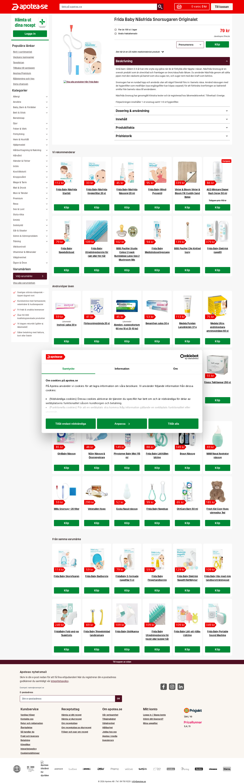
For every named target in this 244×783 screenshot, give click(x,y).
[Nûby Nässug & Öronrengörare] (96, 436)
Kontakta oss (27, 719)
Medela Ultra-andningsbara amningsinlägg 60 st (217, 327)
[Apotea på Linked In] (181, 686)
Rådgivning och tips (23, 78)
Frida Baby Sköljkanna (127, 631)
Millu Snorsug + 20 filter (66, 508)
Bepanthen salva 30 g (157, 323)
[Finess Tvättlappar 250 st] (217, 365)
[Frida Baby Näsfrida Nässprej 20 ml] (127, 172)
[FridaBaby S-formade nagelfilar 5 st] (127, 558)
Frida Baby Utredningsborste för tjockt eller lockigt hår (157, 635)
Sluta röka (18, 214)
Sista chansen (20, 84)
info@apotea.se (139, 781)
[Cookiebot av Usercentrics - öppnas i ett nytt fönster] (182, 357)
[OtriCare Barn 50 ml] (187, 491)
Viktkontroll (19, 246)
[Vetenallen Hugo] (96, 491)
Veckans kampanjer (23, 57)
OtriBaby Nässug (67, 453)
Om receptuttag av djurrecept (76, 727)
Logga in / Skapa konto (154, 714)
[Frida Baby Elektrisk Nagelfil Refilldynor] (187, 558)
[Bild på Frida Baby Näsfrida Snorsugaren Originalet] (82, 50)
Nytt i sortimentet (22, 51)
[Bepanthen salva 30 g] (157, 306)
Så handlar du (27, 731)
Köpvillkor (25, 744)
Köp (217, 44)
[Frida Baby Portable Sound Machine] (217, 614)
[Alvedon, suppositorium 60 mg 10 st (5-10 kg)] (127, 306)
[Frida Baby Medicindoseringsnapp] (157, 231)
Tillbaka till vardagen (24, 68)
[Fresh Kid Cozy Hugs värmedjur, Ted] (217, 491)
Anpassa (119, 423)
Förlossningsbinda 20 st (97, 323)
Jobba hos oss (109, 731)
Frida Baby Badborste (96, 576)
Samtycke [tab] (68, 368)
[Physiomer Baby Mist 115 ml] (127, 436)
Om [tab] (175, 368)
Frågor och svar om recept (74, 731)
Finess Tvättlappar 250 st (217, 382)
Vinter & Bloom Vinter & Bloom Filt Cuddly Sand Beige (187, 193)
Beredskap (18, 118)
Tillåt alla (173, 423)
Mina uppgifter (150, 723)
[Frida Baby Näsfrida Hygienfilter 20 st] (96, 172)
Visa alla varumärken (24, 283)
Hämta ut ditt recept (71, 714)
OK (118, 698)
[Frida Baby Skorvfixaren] (66, 558)
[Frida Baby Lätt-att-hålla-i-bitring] (187, 614)
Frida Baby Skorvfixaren (66, 576)
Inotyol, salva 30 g (66, 324)
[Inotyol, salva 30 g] (66, 306)
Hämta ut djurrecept (71, 719)
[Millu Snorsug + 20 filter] (66, 491)
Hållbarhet (107, 727)
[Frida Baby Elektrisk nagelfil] (217, 231)
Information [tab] (122, 368)
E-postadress (26, 692)
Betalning (25, 740)
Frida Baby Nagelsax (157, 508)
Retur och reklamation (32, 723)
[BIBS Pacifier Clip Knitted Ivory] (187, 231)
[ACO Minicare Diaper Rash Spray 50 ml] (217, 172)
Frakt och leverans (30, 736)
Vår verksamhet (110, 714)
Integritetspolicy (29, 748)
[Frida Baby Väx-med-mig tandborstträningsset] (217, 558)
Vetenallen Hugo (97, 508)
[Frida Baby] (81, 82)
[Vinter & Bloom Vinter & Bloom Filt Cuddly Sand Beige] (187, 172)
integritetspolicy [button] (60, 681)
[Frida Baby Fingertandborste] (157, 558)
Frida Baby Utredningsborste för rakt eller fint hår (96, 252)
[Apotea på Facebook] (164, 686)
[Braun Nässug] (187, 436)
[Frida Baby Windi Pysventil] (157, 172)
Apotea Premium (22, 73)
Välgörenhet (19, 257)
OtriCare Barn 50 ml (187, 508)
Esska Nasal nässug (127, 508)
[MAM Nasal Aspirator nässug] (217, 436)
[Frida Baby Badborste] (96, 558)
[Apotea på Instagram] (173, 686)
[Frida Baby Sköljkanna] (127, 614)
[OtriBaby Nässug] (66, 436)
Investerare (108, 740)
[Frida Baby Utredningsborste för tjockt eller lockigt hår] (157, 614)
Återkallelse (26, 727)
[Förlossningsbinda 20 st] (96, 306)
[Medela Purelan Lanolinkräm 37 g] (187, 306)
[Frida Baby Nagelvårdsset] (66, 231)
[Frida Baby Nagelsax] (157, 491)
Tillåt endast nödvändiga (70, 423)
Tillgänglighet (109, 719)
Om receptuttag (69, 723)
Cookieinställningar (30, 753)
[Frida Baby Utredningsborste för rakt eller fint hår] (96, 231)
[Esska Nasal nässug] (127, 491)
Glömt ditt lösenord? (153, 719)
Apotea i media (109, 736)
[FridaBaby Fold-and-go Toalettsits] (66, 614)
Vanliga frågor (28, 714)
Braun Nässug (187, 453)
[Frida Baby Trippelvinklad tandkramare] (96, 614)
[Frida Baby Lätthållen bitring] (157, 436)
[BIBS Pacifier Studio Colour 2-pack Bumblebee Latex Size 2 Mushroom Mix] (127, 231)
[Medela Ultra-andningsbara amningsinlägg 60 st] (217, 306)
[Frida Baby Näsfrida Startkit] (66, 172)
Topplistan (18, 62)
